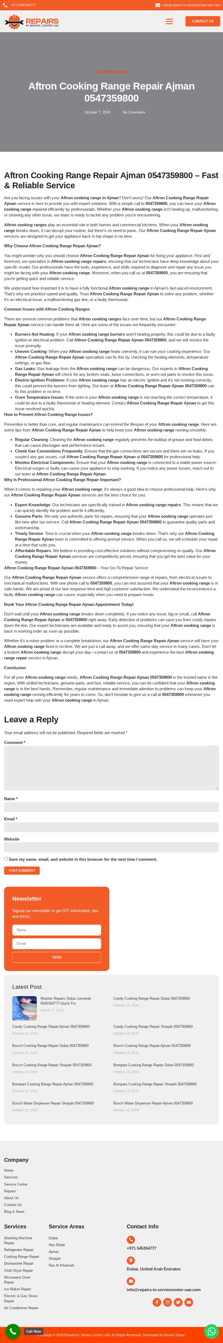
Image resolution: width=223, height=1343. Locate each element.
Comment (14, 742)
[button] (169, 21)
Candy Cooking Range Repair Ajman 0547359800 (50, 1027)
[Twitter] (178, 1302)
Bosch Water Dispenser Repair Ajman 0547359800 (153, 1103)
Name (11, 798)
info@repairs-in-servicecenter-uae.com (164, 1289)
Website (11, 839)
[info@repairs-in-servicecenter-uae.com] (131, 1281)
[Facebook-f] (157, 1302)
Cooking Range (112, 72)
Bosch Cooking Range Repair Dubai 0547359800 (50, 1046)
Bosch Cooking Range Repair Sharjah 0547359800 (52, 1065)
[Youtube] (188, 1302)
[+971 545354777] (131, 1240)
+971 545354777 (141, 1248)
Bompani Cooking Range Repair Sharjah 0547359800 (155, 1084)
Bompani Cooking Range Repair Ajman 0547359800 (52, 1084)
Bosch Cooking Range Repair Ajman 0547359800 (152, 1046)
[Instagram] (167, 1302)
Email (10, 819)
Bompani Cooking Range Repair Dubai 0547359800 (153, 1065)
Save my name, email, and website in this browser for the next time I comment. (83, 859)
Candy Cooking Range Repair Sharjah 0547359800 (153, 1027)
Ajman (103, 700)
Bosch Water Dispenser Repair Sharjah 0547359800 (53, 1103)
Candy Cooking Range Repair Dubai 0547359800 (151, 998)
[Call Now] (12, 1331)
